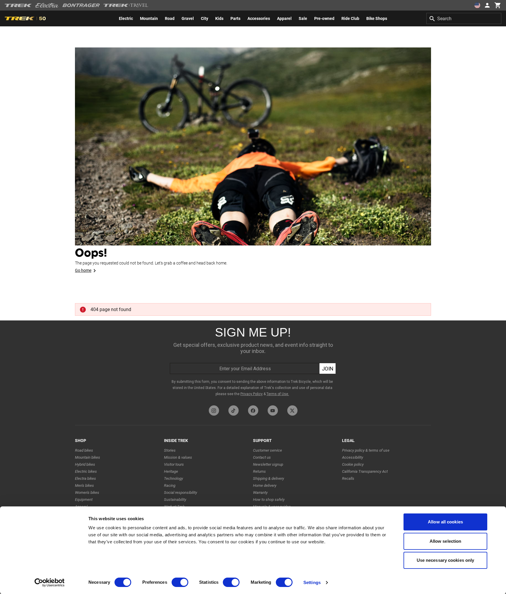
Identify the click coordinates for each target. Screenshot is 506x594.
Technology (173, 478)
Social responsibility (180, 492)
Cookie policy (353, 464)
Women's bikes (87, 492)
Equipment (84, 499)
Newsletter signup (268, 464)
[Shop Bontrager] (81, 5)
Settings (312, 582)
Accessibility (352, 457)
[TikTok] (233, 410)
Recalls (348, 478)
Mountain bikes (87, 457)
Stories (170, 450)
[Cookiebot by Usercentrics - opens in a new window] (49, 582)
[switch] (180, 582)
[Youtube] (273, 410)
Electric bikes (86, 471)
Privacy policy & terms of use (365, 450)
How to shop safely (269, 499)
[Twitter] (292, 410)
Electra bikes (85, 478)
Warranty (260, 492)
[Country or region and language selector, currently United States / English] (477, 5)
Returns (259, 471)
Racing (169, 485)
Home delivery (264, 485)
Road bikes (84, 450)
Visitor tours (174, 464)
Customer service (267, 450)
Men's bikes (84, 485)
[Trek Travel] (125, 5)
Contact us (262, 457)
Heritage (171, 471)
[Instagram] (214, 410)
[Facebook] (253, 410)
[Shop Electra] (47, 5)
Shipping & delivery (268, 478)
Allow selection (445, 541)
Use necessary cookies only (445, 560)
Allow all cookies (445, 521)
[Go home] (253, 146)
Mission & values (178, 457)
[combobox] (463, 18)
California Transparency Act (365, 471)
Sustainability (175, 499)
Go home (83, 270)
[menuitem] (125, 18)
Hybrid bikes (85, 464)
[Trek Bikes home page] (18, 5)
